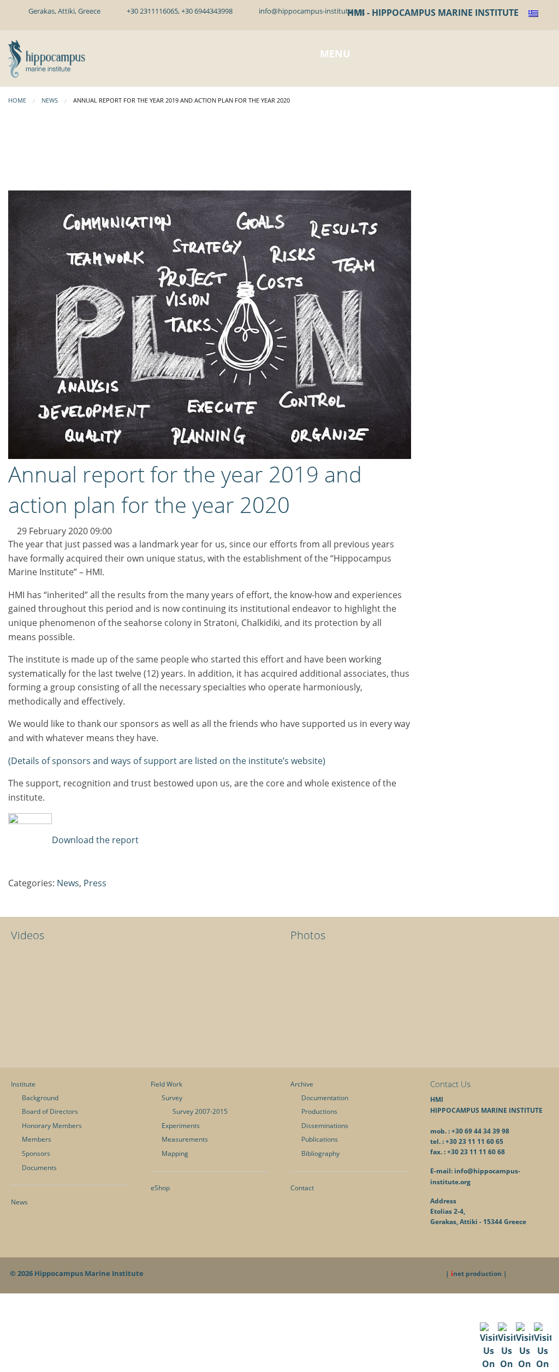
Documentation (324, 1097)
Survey (172, 1097)
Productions (319, 1111)
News (49, 100)
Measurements (185, 1139)
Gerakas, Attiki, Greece (62, 11)
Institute (23, 1084)
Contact (302, 1187)
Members (36, 1139)
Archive (301, 1084)
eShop (160, 1187)
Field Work (166, 1084)
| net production (473, 1273)
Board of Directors (50, 1111)
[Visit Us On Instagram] (542, 1357)
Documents (39, 1167)
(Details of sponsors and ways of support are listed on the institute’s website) (166, 761)
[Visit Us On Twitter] (506, 1357)
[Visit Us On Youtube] (524, 1357)
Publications (319, 1139)
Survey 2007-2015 (200, 1111)
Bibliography (320, 1153)
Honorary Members (52, 1125)
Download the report (95, 840)
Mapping (175, 1153)
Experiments (181, 1125)
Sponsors (36, 1153)
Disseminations (324, 1125)
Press (95, 883)
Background (40, 1097)
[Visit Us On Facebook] (488, 1357)
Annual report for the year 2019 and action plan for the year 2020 (185, 489)
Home (17, 100)
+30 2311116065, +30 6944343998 (178, 11)
